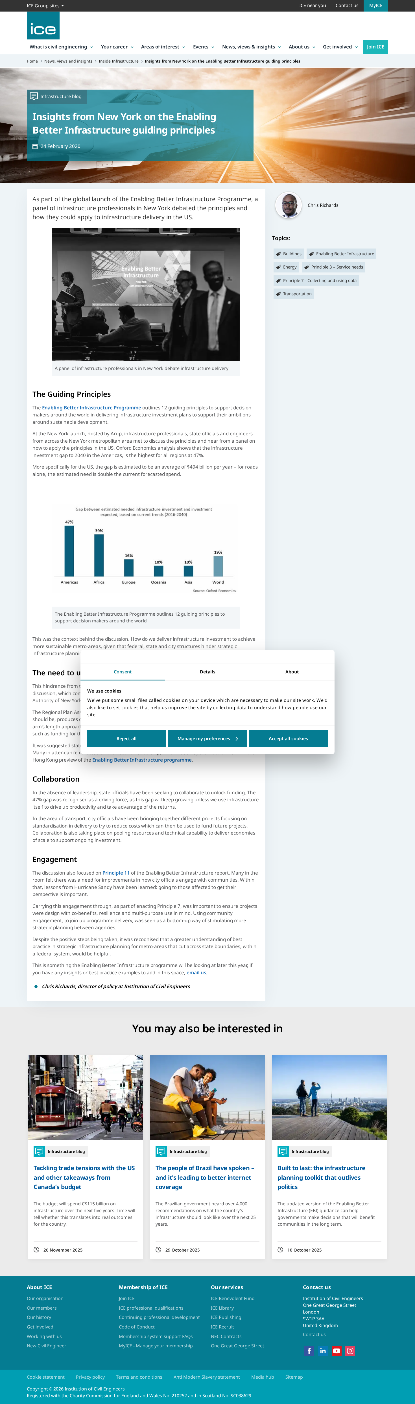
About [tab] (292, 672)
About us (299, 46)
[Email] (9, 720)
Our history (39, 1317)
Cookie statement (46, 1377)
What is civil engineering (58, 46)
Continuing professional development (159, 1317)
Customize (207, 738)
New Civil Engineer (46, 1346)
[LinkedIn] (323, 1351)
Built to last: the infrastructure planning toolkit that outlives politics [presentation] (322, 1177)
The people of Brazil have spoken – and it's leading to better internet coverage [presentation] (205, 1177)
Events (200, 46)
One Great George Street (237, 1346)
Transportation (297, 293)
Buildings (292, 253)
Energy (290, 267)
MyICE (376, 5)
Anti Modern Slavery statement (207, 1377)
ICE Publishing (226, 1317)
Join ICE (375, 46)
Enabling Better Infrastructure (345, 253)
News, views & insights (248, 46)
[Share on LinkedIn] (9, 690)
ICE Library (222, 1308)
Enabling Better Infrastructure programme (142, 760)
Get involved (337, 46)
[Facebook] (309, 1351)
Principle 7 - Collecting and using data (320, 280)
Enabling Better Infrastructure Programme (91, 407)
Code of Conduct (137, 1327)
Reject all (127, 738)
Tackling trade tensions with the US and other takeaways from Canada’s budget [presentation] (84, 1177)
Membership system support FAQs (156, 1336)
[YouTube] (337, 1351)
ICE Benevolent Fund (233, 1298)
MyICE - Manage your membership (156, 1346)
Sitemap (294, 1377)
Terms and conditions (139, 1377)
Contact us (347, 5)
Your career (114, 46)
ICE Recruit (222, 1327)
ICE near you (312, 5)
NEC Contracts (226, 1336)
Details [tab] (207, 672)
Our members (42, 1308)
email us (196, 972)
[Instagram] (350, 1351)
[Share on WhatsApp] (9, 705)
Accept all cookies (288, 738)
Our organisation (45, 1298)
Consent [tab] (123, 672)
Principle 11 (116, 873)
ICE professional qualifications (151, 1308)
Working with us (44, 1336)
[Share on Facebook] (9, 676)
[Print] (9, 734)
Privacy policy (90, 1377)
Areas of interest (160, 46)
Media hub (262, 1377)
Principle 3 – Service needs (337, 267)
